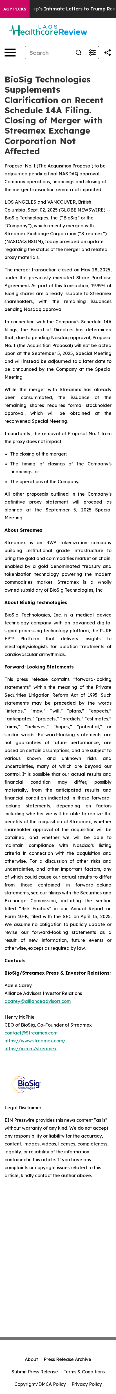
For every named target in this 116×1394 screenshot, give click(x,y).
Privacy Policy (87, 1384)
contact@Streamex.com (31, 1033)
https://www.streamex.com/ (35, 1041)
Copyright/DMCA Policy (40, 1384)
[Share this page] (107, 52)
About (31, 1359)
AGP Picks (14, 9)
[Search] (78, 52)
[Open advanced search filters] (92, 52)
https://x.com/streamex (31, 1048)
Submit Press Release (35, 1372)
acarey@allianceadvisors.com (38, 1001)
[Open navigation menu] (10, 52)
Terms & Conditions (84, 1372)
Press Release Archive (67, 1359)
